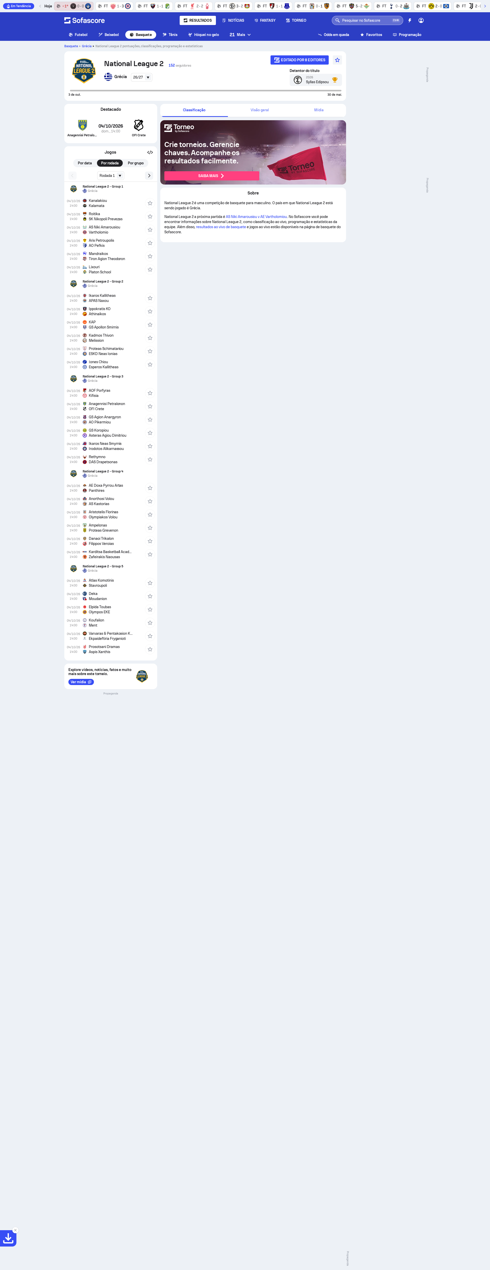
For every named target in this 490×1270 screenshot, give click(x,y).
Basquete (144, 35)
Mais (237, 34)
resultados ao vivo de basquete (221, 227)
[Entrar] (421, 20)
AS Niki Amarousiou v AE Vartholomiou (256, 217)
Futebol (81, 35)
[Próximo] (485, 6)
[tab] (194, 110)
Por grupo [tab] (136, 163)
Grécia (87, 46)
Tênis (173, 35)
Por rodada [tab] (110, 163)
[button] (150, 152)
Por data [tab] (85, 163)
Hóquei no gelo (206, 35)
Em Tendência (21, 6)
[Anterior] (40, 6)
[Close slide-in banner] (15, 1230)
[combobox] (141, 77)
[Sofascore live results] (84, 20)
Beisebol (112, 35)
